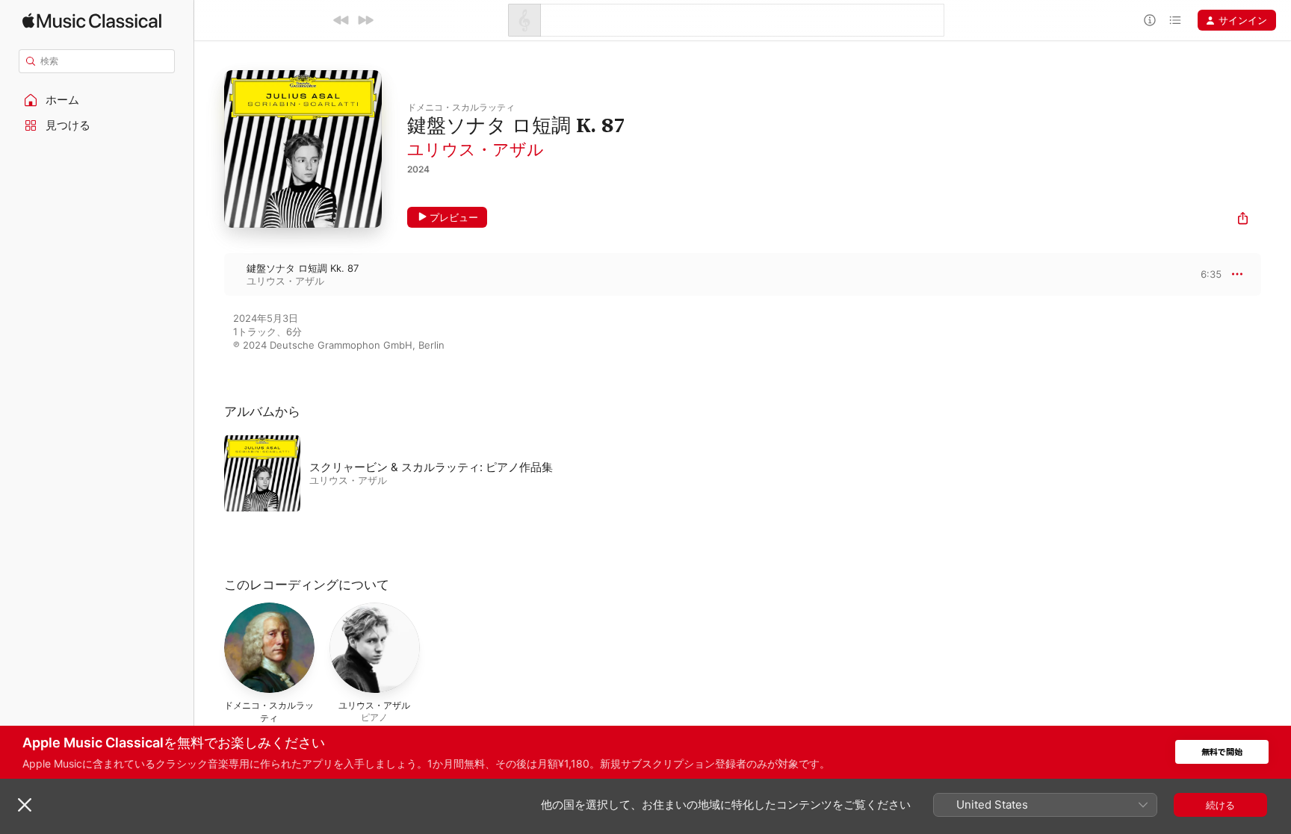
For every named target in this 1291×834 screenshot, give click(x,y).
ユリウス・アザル (475, 149)
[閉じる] (24, 805)
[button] (97, 100)
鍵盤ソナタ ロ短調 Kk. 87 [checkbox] (303, 268)
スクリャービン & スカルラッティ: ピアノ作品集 (431, 467)
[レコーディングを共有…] (1243, 220)
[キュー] (1175, 20)
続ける (1220, 805)
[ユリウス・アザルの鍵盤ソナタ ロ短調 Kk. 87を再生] (209, 274)
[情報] (1150, 20)
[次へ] (365, 20)
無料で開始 (1221, 752)
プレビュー (454, 217)
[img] (91, 20)
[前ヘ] (341, 20)
